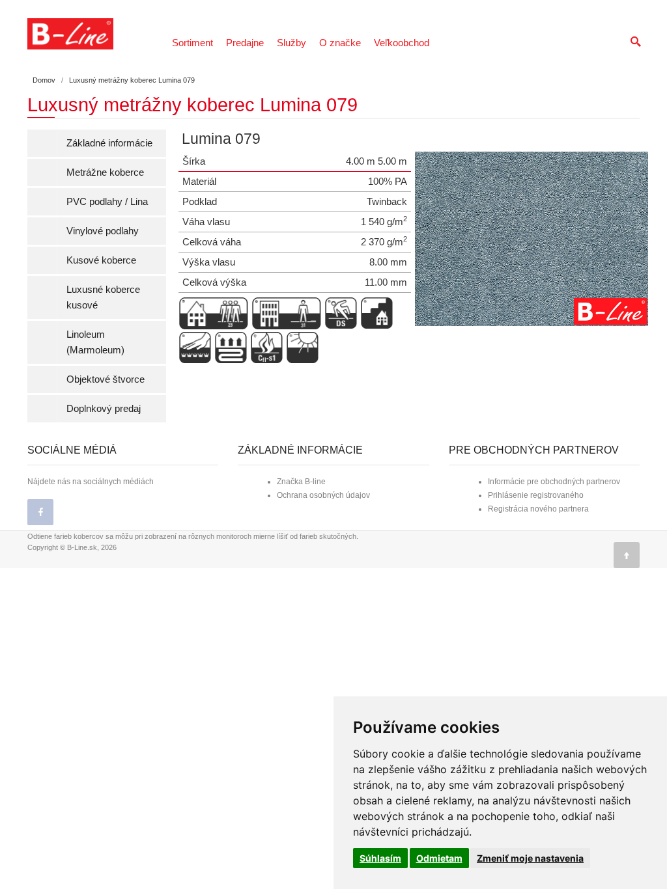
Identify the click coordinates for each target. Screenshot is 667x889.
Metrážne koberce (105, 172)
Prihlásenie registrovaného (536, 495)
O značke (340, 42)
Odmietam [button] (439, 858)
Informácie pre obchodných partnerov (554, 481)
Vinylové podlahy (102, 230)
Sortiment (192, 42)
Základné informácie (109, 142)
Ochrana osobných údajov (323, 495)
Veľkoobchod (401, 42)
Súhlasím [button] (380, 858)
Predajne (245, 42)
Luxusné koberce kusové (103, 297)
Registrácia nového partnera (538, 508)
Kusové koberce (101, 260)
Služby (291, 42)
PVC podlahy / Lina (107, 201)
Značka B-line (301, 481)
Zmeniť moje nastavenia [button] (530, 858)
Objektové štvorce (105, 379)
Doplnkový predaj (103, 408)
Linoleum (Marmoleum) (95, 342)
